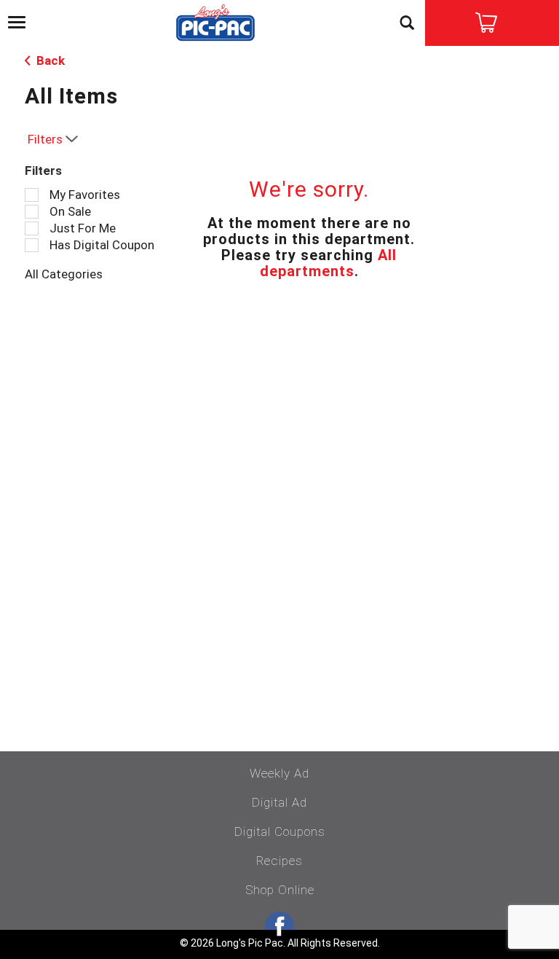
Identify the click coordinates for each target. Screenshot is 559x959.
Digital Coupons (279, 831)
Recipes (279, 860)
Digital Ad (279, 802)
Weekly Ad (279, 773)
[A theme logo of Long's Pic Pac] (215, 24)
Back (49, 60)
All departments (328, 263)
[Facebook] (279, 926)
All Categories (64, 274)
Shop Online (279, 889)
